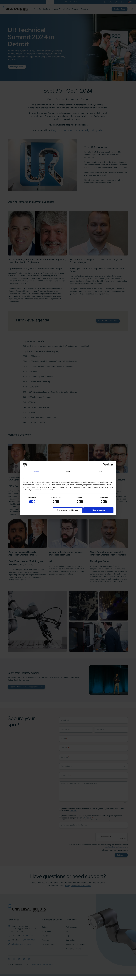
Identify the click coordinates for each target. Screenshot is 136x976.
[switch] (56, 501)
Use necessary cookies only (67, 510)
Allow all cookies (98, 510)
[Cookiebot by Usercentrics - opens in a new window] (104, 464)
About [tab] (100, 472)
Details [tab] (68, 472)
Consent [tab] (36, 472)
